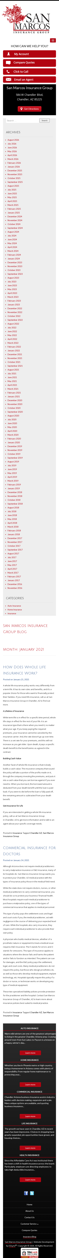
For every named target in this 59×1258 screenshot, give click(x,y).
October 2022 (14, 316)
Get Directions (31, 109)
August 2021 (13, 369)
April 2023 (12, 293)
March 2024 (13, 251)
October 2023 (14, 270)
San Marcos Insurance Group (18, 1242)
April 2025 (12, 201)
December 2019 (15, 446)
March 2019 (13, 481)
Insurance (12, 613)
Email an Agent (23, 79)
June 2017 (12, 561)
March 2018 (13, 527)
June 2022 (12, 331)
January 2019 (14, 488)
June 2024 (12, 239)
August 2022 (13, 324)
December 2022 (15, 308)
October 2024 (14, 224)
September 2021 (15, 366)
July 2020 (12, 419)
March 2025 (13, 205)
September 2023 (15, 274)
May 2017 (12, 565)
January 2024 (14, 258)
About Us (29, 1211)
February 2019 (14, 484)
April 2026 (12, 155)
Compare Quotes (24, 62)
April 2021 (12, 385)
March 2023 (13, 297)
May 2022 (12, 335)
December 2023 (15, 262)
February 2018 (14, 530)
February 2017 (14, 576)
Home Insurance (15, 609)
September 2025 (15, 182)
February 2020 (14, 438)
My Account (21, 54)
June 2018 (12, 515)
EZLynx (12, 1245)
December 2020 (15, 400)
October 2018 (14, 500)
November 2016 (15, 588)
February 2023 (14, 301)
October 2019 (14, 454)
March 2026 (13, 159)
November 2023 (15, 266)
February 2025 (14, 209)
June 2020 (12, 423)
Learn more (30, 1053)
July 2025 (12, 189)
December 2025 (15, 170)
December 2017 (15, 538)
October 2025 (14, 178)
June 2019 (12, 469)
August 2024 (13, 232)
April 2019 (12, 477)
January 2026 (14, 166)
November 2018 (15, 496)
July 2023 (12, 281)
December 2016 (15, 584)
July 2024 (12, 235)
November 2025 (15, 174)
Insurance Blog (29, 1236)
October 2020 (14, 408)
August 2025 (13, 186)
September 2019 (15, 458)
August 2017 (13, 553)
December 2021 (15, 354)
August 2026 (13, 140)
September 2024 (15, 228)
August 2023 (13, 278)
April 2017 (12, 569)
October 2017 (14, 546)
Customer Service (29, 1224)
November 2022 (15, 312)
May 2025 (12, 197)
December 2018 (15, 492)
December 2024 (15, 216)
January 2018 (14, 534)
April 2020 (12, 431)
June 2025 (12, 193)
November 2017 (15, 542)
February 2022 (14, 346)
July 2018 (12, 511)
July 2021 (12, 373)
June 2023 (12, 285)
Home (29, 1204)
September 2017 (15, 549)
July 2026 (12, 143)
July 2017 (12, 557)
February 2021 (14, 392)
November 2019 (15, 450)
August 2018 (13, 507)
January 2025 (14, 212)
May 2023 (12, 289)
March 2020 (13, 435)
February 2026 (14, 163)
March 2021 (13, 389)
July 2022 (12, 327)
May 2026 (12, 151)
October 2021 (14, 362)
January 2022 (14, 350)
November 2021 (15, 358)
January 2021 (14, 396)
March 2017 (13, 572)
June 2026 (12, 147)
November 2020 (15, 404)
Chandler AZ (36, 833)
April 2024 (12, 247)
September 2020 (15, 412)
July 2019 (12, 465)
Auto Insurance (14, 606)
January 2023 (14, 304)
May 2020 (12, 427)
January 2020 (14, 442)
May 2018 (12, 519)
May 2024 (12, 243)
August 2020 (13, 415)
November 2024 (15, 220)
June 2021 (12, 377)
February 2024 (14, 255)
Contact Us (29, 1217)
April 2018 (12, 523)
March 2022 (13, 343)
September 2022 (15, 320)
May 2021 (12, 381)
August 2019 (13, 461)
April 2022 (12, 339)
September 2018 (15, 504)
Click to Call (21, 71)
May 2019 (12, 473)
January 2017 (14, 580)
